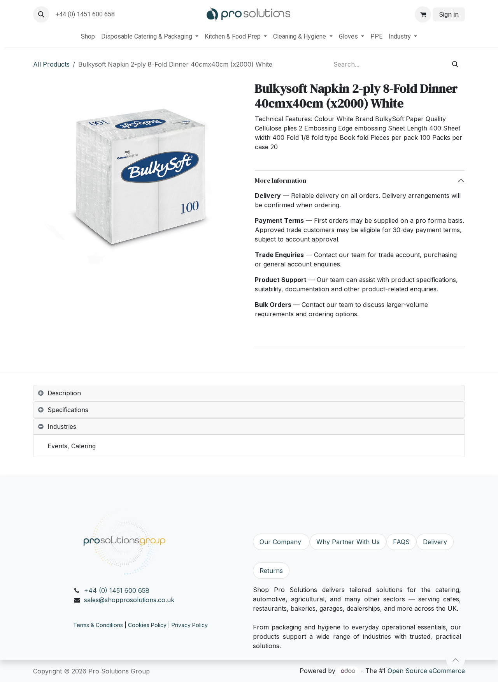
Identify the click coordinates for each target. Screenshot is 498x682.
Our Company (281, 542)
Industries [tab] (61, 426)
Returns (271, 571)
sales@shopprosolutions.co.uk (129, 600)
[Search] (455, 64)
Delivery (435, 542)
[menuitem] (88, 36)
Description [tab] (64, 393)
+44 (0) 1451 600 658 (116, 590)
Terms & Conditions (98, 625)
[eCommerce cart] (423, 14)
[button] (41, 14)
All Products (51, 64)
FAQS (401, 542)
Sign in (449, 14)
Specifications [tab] (67, 410)
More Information (280, 180)
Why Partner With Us (348, 542)
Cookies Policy (147, 625)
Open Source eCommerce (426, 671)
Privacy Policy (190, 625)
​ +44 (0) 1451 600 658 (84, 14)
